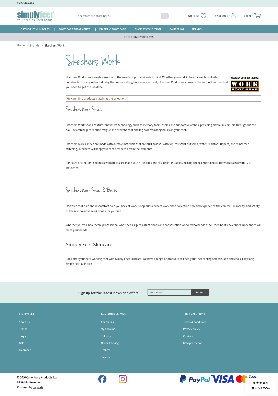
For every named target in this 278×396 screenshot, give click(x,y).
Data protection (192, 343)
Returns (106, 350)
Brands (34, 45)
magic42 (38, 387)
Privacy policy (191, 329)
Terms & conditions (195, 322)
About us (24, 322)
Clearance (25, 350)
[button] (260, 386)
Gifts (21, 343)
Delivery (106, 336)
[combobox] (122, 16)
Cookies (188, 336)
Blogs (22, 336)
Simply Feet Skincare (128, 259)
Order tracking (110, 343)
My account (108, 329)
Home (21, 45)
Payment (106, 357)
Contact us (107, 322)
